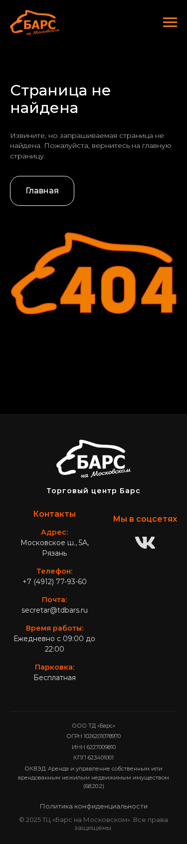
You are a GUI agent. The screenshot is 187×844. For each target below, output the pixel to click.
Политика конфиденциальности (94, 806)
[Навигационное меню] (170, 22)
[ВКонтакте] (145, 544)
